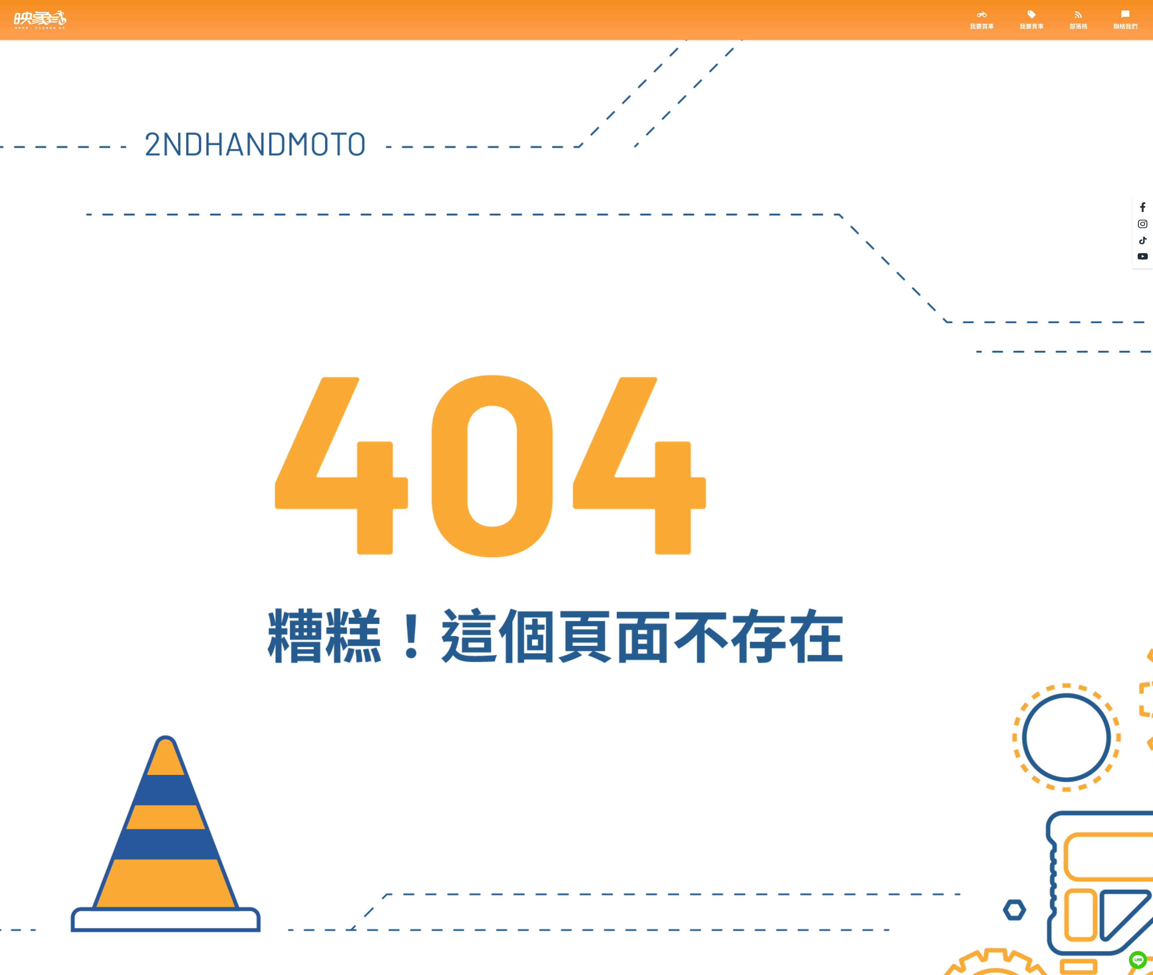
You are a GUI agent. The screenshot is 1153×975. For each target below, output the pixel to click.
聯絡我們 (1125, 26)
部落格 (1079, 26)
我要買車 (982, 26)
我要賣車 (1032, 26)
